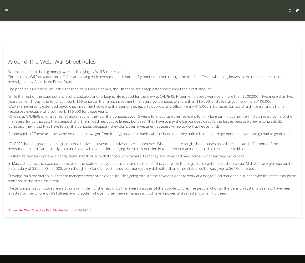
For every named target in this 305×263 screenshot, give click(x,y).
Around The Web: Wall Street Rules (52, 61)
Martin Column (63, 210)
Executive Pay (41, 210)
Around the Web (19, 210)
